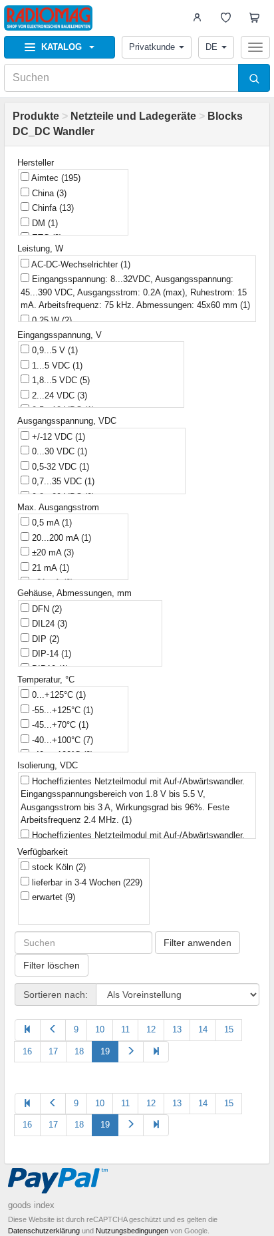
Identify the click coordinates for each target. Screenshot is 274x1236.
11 (125, 1029)
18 (79, 1051)
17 (53, 1051)
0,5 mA (50, 523)
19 (105, 1051)
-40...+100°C (61, 740)
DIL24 (48, 624)
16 (27, 1051)
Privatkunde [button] (152, 47)
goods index (31, 1205)
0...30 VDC (58, 451)
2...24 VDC (58, 395)
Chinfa (51, 208)
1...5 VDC (55, 366)
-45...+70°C (58, 725)
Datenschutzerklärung (44, 1231)
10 (99, 1029)
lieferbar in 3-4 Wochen (85, 882)
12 (151, 1029)
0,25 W (50, 320)
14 (202, 1029)
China (48, 193)
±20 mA (51, 552)
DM (43, 223)
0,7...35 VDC (61, 481)
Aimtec (54, 178)
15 (228, 1029)
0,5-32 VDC (59, 467)
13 (177, 1029)
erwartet (52, 897)
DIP (44, 639)
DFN (45, 609)
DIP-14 (50, 654)
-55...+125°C (61, 710)
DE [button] (211, 47)
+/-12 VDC (57, 437)
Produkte (36, 116)
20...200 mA (60, 538)
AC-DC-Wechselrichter (79, 264)
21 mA (49, 568)
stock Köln (57, 867)
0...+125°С (57, 695)
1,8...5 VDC (59, 380)
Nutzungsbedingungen (132, 1231)
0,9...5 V (53, 350)
